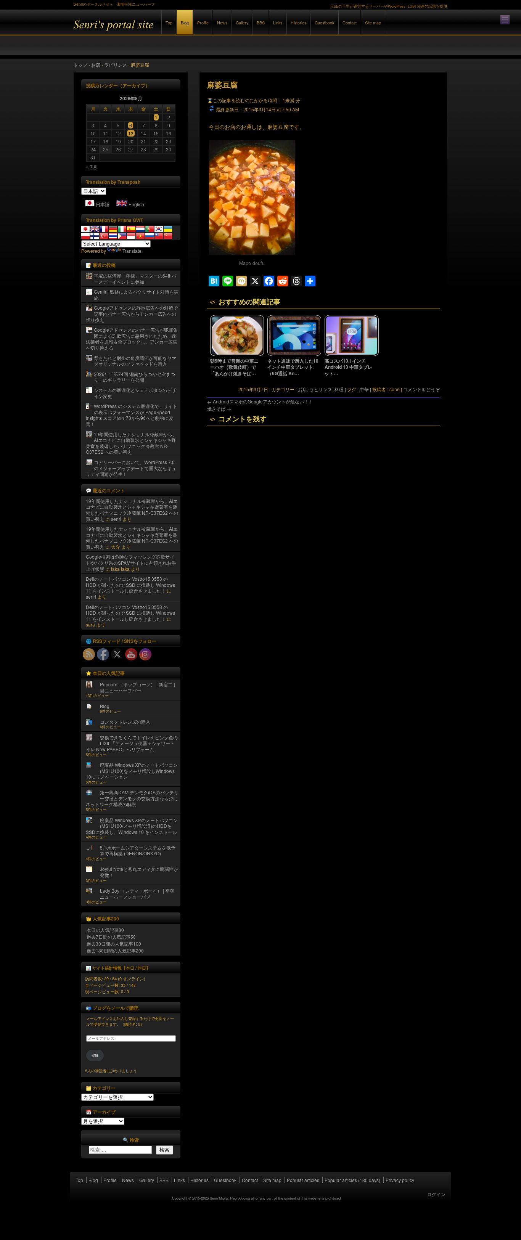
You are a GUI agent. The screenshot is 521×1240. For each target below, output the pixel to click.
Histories (298, 23)
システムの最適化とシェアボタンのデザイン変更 (135, 393)
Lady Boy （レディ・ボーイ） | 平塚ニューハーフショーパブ (137, 893)
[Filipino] (122, 236)
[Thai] (113, 236)
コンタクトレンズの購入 (125, 721)
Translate (132, 250)
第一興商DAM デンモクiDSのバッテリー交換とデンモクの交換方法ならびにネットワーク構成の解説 (132, 798)
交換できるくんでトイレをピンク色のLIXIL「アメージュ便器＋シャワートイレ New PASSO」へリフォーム (132, 743)
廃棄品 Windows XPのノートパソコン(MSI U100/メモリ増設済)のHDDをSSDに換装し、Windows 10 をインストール (132, 826)
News (222, 23)
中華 (364, 389)
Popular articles (303, 1180)
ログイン (436, 1194)
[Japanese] (85, 229)
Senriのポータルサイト (157, 30)
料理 (339, 389)
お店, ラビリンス (315, 389)
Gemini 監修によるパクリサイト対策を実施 (136, 294)
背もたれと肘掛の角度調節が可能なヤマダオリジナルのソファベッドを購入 (135, 361)
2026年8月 (131, 98)
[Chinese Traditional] (158, 236)
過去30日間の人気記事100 (114, 943)
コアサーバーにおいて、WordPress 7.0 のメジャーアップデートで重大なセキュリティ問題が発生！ (131, 468)
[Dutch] (140, 229)
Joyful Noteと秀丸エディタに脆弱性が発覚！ (139, 872)
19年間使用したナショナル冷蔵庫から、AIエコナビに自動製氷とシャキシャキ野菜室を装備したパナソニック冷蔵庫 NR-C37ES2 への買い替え (131, 443)
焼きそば (219, 408)
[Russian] (149, 236)
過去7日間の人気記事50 (111, 936)
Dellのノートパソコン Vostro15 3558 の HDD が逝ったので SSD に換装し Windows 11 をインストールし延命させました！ (130, 584)
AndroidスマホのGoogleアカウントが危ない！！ (260, 401)
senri (116, 519)
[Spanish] (131, 229)
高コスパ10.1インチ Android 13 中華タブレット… (348, 367)
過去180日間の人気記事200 (115, 950)
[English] (94, 229)
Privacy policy (400, 1180)
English (136, 204)
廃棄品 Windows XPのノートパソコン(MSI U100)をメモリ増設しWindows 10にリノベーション (132, 770)
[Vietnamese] (140, 236)
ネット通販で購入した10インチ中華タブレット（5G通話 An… (292, 367)
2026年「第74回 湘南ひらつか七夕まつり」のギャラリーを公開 (134, 377)
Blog (185, 23)
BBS (261, 23)
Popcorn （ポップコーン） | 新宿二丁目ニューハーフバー (138, 687)
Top (169, 23)
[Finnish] (94, 236)
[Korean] (158, 229)
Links (277, 23)
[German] (113, 229)
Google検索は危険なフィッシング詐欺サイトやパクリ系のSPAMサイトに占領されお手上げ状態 (131, 562)
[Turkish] (104, 236)
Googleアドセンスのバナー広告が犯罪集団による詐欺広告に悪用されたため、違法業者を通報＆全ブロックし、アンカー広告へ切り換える (132, 338)
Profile (203, 23)
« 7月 (91, 167)
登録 (95, 1055)
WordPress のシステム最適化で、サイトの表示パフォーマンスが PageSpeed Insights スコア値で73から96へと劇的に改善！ (131, 415)
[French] (104, 229)
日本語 (102, 204)
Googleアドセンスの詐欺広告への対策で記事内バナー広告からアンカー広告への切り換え (132, 313)
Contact (350, 23)
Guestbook (324, 23)
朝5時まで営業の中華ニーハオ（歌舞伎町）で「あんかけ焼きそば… (234, 367)
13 (130, 133)
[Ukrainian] (168, 229)
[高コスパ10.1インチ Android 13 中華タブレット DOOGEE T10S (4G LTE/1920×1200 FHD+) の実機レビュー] (352, 354)
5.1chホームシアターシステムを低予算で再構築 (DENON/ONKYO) (137, 850)
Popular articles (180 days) (352, 1180)
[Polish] (85, 236)
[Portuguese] (149, 229)
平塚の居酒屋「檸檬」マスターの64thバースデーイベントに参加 (135, 278)
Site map (373, 23)
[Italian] (122, 229)
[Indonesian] (131, 236)
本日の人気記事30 (105, 930)
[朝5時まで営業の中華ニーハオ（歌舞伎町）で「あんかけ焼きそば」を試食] (237, 354)
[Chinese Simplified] (168, 236)
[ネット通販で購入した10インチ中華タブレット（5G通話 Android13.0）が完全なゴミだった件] (294, 354)
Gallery (242, 23)
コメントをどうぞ (421, 389)
